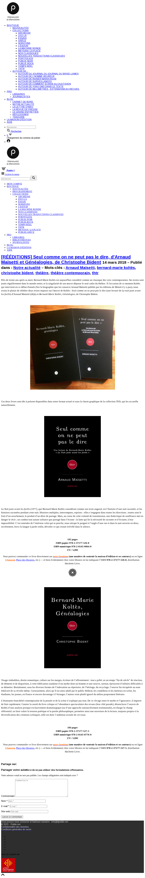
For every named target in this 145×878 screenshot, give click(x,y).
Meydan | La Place (29, 51)
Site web (5, 811)
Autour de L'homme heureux (36, 76)
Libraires (18, 94)
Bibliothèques (21, 240)
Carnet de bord (22, 102)
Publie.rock (26, 63)
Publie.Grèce (26, 232)
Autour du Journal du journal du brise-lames (48, 74)
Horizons (24, 43)
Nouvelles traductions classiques (41, 56)
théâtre (41, 273)
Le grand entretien (25, 112)
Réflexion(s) (20, 114)
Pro (9, 91)
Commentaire (8, 796)
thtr (95, 273)
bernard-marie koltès (116, 268)
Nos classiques (28, 53)
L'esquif (23, 46)
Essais (22, 38)
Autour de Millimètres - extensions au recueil (48, 89)
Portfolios (25, 58)
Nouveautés (20, 28)
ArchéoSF (24, 33)
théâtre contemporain (70, 273)
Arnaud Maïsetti (80, 268)
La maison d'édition (19, 119)
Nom (4, 801)
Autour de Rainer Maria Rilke (37, 79)
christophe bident (17, 273)
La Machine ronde (29, 48)
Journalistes (21, 96)
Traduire (18, 117)
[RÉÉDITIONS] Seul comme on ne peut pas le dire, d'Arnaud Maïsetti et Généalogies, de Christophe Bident (66, 259)
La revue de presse (25, 109)
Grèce (22, 40)
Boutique (13, 25)
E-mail (5, 806)
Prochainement (22, 191)
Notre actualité (23, 104)
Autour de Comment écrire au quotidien (44, 84)
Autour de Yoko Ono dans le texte (40, 86)
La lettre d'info (22, 107)
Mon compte (14, 184)
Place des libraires (25, 560)
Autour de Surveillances (35, 81)
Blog (10, 99)
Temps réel (25, 66)
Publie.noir (25, 61)
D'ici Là (22, 35)
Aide (9, 122)
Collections (20, 30)
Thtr (21, 68)
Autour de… (20, 71)
